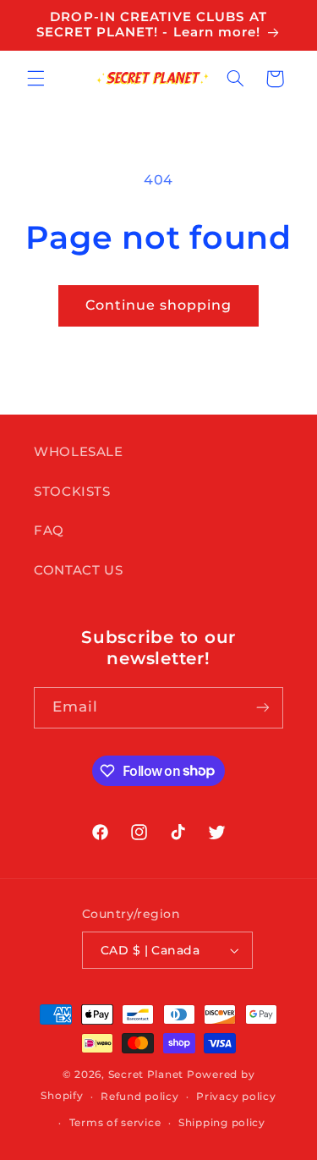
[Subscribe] (262, 707)
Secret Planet (146, 1074)
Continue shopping (158, 305)
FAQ (49, 530)
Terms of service (115, 1123)
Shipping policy (221, 1123)
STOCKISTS (72, 491)
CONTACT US (78, 570)
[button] (35, 78)
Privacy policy (236, 1096)
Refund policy (140, 1096)
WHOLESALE (78, 451)
